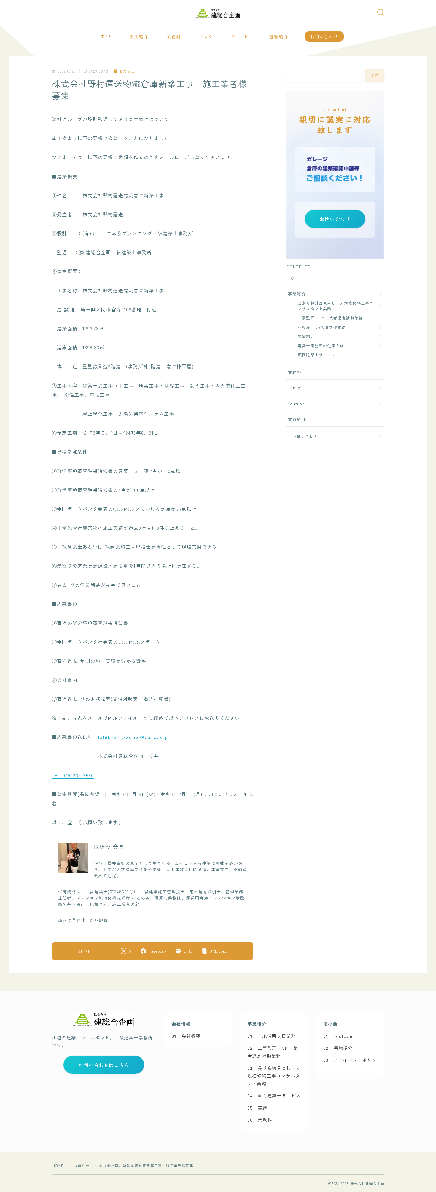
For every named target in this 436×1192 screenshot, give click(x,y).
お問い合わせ (324, 36)
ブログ (206, 36)
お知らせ (127, 71)
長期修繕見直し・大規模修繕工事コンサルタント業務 (273, 1076)
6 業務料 (259, 1119)
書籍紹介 (278, 36)
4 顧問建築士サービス (274, 1095)
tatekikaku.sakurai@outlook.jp (133, 736)
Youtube (241, 36)
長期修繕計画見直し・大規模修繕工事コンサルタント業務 (336, 305)
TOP (106, 36)
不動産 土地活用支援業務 (322, 327)
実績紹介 (306, 336)
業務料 (174, 36)
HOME (57, 1165)
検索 (375, 75)
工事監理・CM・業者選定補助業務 (330, 318)
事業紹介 (138, 36)
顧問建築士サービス (317, 355)
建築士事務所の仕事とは (321, 345)
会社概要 (186, 1036)
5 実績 (257, 1107)
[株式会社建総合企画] (218, 14)
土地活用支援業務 (271, 1036)
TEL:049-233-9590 (73, 775)
